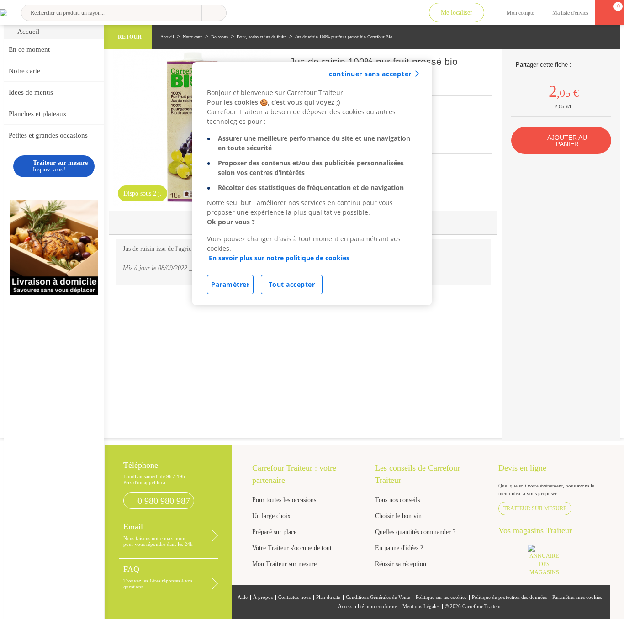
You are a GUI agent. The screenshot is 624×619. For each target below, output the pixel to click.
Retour (130, 37)
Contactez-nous (294, 597)
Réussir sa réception (400, 564)
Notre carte (24, 70)
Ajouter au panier (567, 141)
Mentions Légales (420, 606)
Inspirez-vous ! (60, 166)
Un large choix (271, 516)
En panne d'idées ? (399, 548)
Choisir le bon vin (398, 516)
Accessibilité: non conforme (367, 606)
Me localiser (456, 12)
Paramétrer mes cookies (577, 597)
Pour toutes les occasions (284, 500)
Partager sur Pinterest (591, 64)
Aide (243, 597)
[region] (312, 183)
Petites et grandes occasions (48, 135)
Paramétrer (230, 284)
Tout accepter (292, 284)
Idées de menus (31, 92)
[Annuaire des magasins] (548, 563)
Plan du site (328, 597)
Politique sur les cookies (441, 597)
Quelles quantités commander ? (415, 532)
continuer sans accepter (370, 73)
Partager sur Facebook (579, 64)
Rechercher (214, 13)
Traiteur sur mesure (534, 508)
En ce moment (29, 49)
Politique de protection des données (509, 597)
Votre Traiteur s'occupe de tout (292, 548)
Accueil (28, 31)
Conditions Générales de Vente (378, 597)
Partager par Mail (602, 64)
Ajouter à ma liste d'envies (485, 77)
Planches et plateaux (38, 113)
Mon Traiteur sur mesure (284, 564)
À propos (263, 597)
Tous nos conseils (398, 500)
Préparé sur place (274, 532)
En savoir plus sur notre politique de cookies (279, 258)
